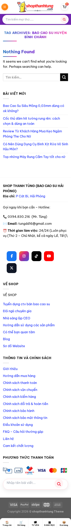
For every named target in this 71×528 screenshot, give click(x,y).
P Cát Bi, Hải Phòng (30, 196)
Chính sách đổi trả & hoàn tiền (25, 404)
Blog (6, 339)
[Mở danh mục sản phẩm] (4, 7)
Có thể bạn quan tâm (19, 332)
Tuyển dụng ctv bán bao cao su (26, 304)
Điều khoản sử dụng (18, 425)
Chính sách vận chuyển (20, 390)
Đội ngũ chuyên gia (17, 311)
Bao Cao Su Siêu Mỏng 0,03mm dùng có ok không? (33, 108)
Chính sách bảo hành (18, 411)
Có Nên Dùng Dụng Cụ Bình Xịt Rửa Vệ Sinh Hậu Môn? (35, 146)
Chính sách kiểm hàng (19, 397)
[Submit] (64, 77)
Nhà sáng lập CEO (16, 318)
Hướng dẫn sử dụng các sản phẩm (29, 325)
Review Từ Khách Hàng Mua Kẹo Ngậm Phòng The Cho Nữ (32, 133)
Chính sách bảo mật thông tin (25, 418)
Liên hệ (8, 439)
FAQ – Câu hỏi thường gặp (23, 432)
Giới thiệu (10, 369)
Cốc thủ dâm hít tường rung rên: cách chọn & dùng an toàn (31, 121)
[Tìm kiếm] (64, 19)
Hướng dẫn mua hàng (19, 376)
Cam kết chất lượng (18, 446)
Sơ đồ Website (14, 346)
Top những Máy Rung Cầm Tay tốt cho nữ (34, 157)
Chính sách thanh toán (20, 383)
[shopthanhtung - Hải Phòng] (35, 7)
